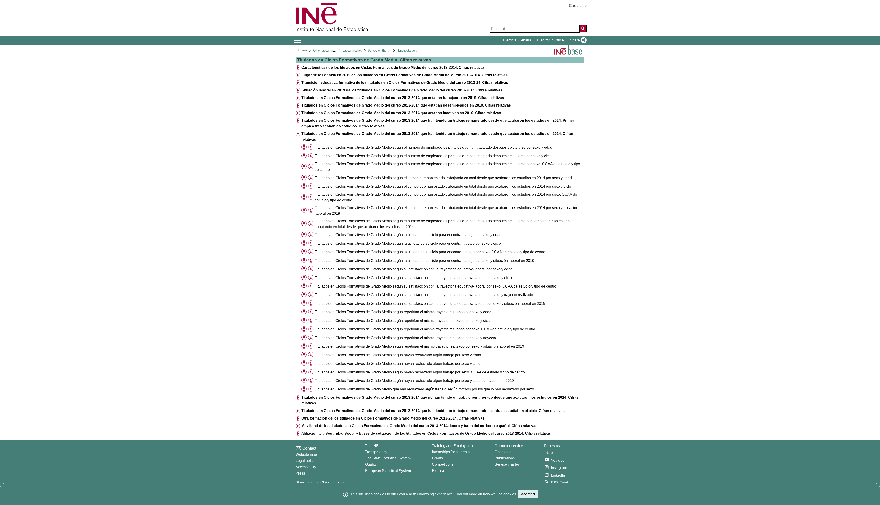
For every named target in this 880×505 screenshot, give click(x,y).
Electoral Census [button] (517, 40)
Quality (371, 464)
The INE (372, 446)
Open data (503, 452)
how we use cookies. (500, 494)
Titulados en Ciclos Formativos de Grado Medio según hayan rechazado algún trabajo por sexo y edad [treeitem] (398, 355)
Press (300, 473)
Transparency (376, 452)
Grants (437, 458)
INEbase (301, 50)
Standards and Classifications (320, 482)
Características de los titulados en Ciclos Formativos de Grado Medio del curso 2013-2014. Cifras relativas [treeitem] (393, 67)
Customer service (509, 446)
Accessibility (306, 467)
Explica (438, 471)
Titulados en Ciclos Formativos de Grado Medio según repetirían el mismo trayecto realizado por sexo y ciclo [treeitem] (403, 321)
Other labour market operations (333, 50)
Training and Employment (453, 446)
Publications (505, 458)
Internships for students (451, 452)
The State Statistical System (388, 458)
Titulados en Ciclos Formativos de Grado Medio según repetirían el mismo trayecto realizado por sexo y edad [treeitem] (403, 312)
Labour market (352, 50)
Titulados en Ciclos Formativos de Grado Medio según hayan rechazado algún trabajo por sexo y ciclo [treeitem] (397, 363)
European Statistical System (388, 471)
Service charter (507, 464)
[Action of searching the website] (583, 28)
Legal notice (306, 461)
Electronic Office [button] (550, 40)
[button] (577, 40)
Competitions (443, 464)
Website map (306, 454)
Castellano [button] (578, 6)
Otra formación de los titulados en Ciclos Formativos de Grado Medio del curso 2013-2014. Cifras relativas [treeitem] (392, 418)
